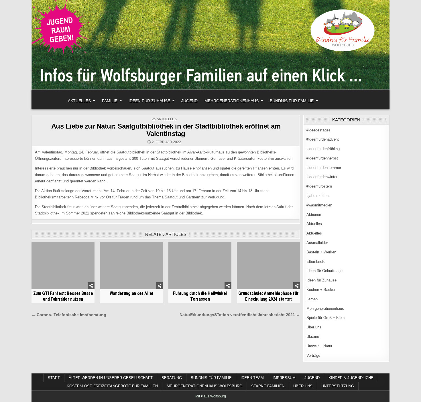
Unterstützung (337, 386)
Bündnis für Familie (292, 100)
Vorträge (313, 355)
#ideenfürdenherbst (322, 158)
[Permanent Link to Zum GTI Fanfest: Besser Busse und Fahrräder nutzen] (63, 265)
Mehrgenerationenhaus (231, 100)
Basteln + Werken (321, 252)
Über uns (313, 327)
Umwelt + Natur (319, 346)
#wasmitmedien (319, 205)
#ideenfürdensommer (323, 167)
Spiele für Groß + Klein (325, 318)
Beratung (172, 378)
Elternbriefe (315, 261)
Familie (109, 100)
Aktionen (313, 214)
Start (54, 378)
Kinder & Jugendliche (350, 378)
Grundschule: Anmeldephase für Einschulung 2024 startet (268, 296)
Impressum (284, 378)
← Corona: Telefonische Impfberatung (69, 315)
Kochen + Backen (321, 289)
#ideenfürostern (319, 186)
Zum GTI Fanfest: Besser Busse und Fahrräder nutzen (63, 296)
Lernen (312, 299)
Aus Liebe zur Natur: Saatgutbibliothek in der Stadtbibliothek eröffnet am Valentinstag (166, 129)
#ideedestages (318, 130)
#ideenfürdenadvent (322, 139)
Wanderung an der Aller (132, 293)
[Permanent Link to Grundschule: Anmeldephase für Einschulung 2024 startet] (268, 265)
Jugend (189, 100)
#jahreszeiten (317, 196)
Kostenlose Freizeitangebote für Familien (112, 386)
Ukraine (312, 336)
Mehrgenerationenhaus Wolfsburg (204, 386)
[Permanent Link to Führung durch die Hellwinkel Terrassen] (199, 265)
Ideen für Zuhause (149, 100)
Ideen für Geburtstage (324, 271)
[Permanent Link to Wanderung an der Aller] (131, 265)
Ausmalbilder (317, 243)
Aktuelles (79, 100)
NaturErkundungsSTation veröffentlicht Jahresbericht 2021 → (240, 315)
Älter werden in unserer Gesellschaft (111, 378)
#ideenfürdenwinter (321, 177)
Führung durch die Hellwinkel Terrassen (200, 296)
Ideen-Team (252, 378)
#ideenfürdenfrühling (323, 149)
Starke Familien (267, 386)
